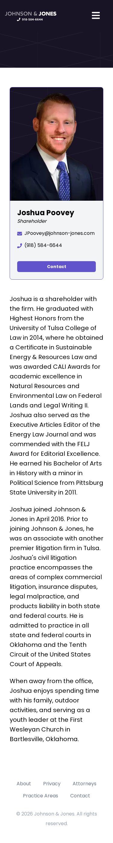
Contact (56, 267)
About (24, 783)
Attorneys (84, 783)
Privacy (52, 783)
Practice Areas (40, 795)
